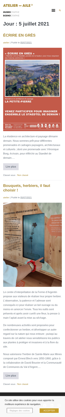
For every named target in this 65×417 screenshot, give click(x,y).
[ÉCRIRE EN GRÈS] (32, 89)
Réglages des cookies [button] (20, 410)
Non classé (22, 175)
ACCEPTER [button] (49, 410)
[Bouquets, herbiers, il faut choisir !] (32, 245)
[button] (53, 10)
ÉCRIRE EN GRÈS (19, 35)
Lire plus (12, 165)
